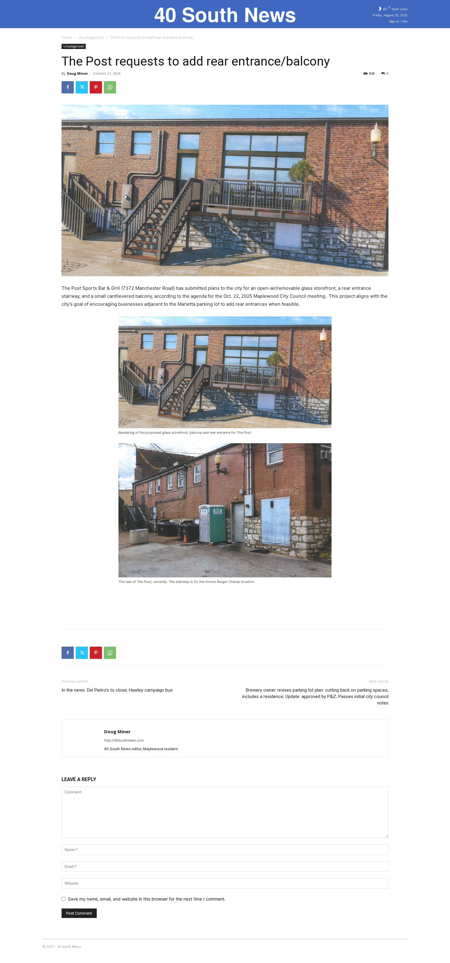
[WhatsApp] (110, 87)
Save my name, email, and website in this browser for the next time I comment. (147, 898)
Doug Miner (77, 73)
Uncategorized (91, 37)
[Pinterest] (96, 87)
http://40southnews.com (124, 740)
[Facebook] (68, 87)
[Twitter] (82, 87)
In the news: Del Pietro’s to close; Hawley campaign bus (117, 690)
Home (67, 37)
